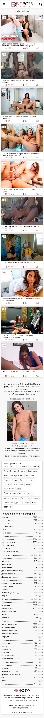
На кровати (18, 484)
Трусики (25, 498)
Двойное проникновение (15, 493)
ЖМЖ (6, 476)
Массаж (15, 498)
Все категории (20, 695)
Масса (7, 498)
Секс (13, 467)
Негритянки (9, 489)
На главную (7, 695)
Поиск (38, 695)
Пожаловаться (17, 698)
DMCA (24, 700)
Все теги (7, 507)
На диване (30, 475)
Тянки (6, 467)
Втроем (21, 471)
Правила (17, 700)
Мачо (30, 493)
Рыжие (7, 480)
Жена (18, 489)
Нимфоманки (17, 475)
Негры (30, 480)
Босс (34, 502)
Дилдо (18, 502)
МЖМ (28, 484)
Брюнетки (34, 467)
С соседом (8, 502)
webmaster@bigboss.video (22, 708)
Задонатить (33, 700)
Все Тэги (30, 695)
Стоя (6, 471)
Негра (14, 480)
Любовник (32, 471)
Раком (13, 471)
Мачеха (7, 484)
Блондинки (23, 467)
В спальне (35, 498)
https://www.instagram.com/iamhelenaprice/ (22, 456)
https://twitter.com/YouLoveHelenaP (25, 451)
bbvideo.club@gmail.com (24, 705)
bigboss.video (27, 712)
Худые (22, 480)
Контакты (29, 698)
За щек (26, 502)
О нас (7, 698)
